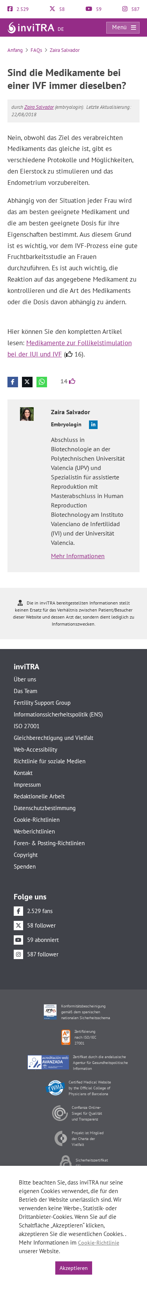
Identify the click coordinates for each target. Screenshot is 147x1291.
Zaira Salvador (65, 50)
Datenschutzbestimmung (45, 808)
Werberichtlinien (34, 831)
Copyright (26, 855)
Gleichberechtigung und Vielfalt (53, 738)
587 (135, 9)
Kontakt (23, 773)
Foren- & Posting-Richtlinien (49, 843)
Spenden (25, 866)
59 (98, 9)
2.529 (22, 9)
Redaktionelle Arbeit (39, 796)
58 (61, 9)
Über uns (25, 679)
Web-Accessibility (35, 749)
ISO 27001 (27, 726)
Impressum (27, 784)
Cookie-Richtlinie (98, 1242)
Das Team (25, 691)
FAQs (36, 50)
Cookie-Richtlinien (37, 820)
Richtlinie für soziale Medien (49, 761)
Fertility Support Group (42, 703)
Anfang (15, 50)
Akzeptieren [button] (74, 1267)
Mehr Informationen (78, 556)
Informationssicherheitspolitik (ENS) (58, 714)
